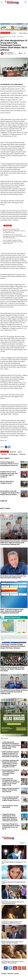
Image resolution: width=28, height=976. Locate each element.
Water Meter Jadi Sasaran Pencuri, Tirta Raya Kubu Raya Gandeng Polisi (13, 577)
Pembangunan (20, 36)
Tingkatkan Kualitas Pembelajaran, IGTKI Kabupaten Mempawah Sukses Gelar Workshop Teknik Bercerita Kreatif (10, 817)
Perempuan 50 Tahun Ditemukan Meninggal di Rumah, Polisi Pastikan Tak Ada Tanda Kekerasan (14, 236)
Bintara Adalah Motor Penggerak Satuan (7, 482)
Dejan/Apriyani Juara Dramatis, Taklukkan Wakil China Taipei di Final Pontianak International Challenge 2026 (14, 542)
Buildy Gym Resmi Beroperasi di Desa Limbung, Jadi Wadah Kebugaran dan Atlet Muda (12, 669)
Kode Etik (10, 973)
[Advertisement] (14, 12)
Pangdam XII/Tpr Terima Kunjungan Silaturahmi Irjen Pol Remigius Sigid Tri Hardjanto (9, 474)
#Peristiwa (22, 454)
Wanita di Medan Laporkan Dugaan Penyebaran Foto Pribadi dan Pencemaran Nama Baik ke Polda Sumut (10, 754)
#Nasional (4, 454)
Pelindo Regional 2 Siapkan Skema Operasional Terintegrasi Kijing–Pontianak (10, 772)
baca (21, 53)
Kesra (10, 36)
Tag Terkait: (4, 452)
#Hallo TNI (13, 452)
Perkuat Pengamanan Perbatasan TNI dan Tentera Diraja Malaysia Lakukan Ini (9, 463)
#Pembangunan (13, 454)
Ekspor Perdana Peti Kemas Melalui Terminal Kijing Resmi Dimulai (10, 790)
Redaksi (4, 973)
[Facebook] (6, 447)
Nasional (14, 36)
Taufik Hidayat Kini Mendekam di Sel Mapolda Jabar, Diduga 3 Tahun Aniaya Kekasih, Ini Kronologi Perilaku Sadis (11, 745)
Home (1, 36)
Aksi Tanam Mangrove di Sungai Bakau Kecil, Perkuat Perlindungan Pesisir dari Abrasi (11, 826)
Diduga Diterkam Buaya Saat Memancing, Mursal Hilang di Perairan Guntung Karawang (14, 231)
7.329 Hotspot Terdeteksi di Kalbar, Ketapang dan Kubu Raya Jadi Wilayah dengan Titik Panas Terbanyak (12, 646)
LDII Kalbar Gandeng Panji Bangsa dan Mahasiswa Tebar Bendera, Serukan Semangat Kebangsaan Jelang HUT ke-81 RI (10, 764)
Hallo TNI (6, 36)
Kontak (16, 973)
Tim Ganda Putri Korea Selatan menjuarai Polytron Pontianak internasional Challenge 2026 (13, 691)
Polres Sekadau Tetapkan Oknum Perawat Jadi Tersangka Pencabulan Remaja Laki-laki (13, 242)
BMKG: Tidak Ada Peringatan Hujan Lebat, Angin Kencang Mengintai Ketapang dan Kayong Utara (11, 611)
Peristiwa (2, 37)
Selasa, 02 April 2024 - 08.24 (10, 54)
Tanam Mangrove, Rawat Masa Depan (10, 806)
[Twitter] (9, 447)
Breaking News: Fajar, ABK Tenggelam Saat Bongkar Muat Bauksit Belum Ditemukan (10, 492)
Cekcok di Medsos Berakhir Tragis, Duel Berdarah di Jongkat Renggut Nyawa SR (10, 798)
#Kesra (20, 452)
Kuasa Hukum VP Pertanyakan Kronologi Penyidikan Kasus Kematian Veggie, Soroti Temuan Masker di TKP (11, 782)
